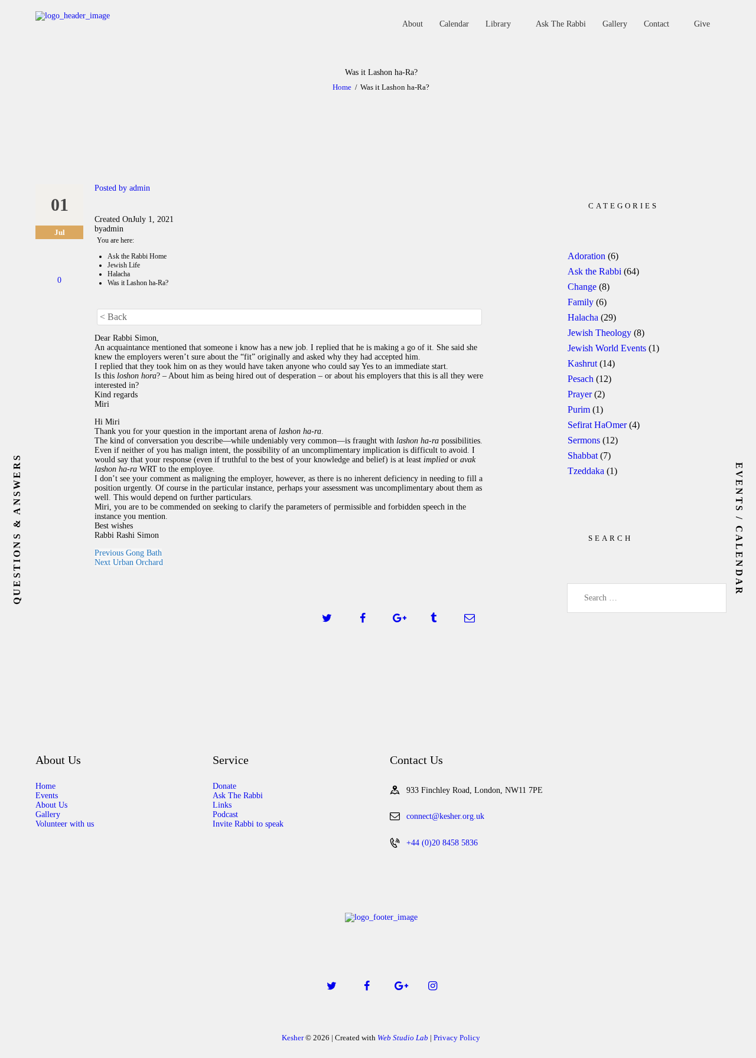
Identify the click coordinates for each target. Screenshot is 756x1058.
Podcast (225, 814)
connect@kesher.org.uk (445, 816)
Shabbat (583, 455)
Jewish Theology (599, 333)
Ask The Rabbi (238, 795)
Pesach (581, 379)
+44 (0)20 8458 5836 (442, 842)
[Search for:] (646, 597)
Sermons (584, 440)
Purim (579, 409)
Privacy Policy (457, 1037)
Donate (224, 786)
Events (46, 795)
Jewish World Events (607, 348)
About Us (51, 805)
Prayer (580, 394)
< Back (113, 317)
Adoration (586, 256)
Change (582, 287)
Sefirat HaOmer (597, 425)
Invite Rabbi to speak (248, 823)
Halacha (583, 317)
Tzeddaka (586, 471)
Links (222, 805)
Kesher (293, 1037)
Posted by (122, 188)
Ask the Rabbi (594, 271)
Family (581, 302)
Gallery (47, 814)
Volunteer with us (64, 823)
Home (342, 87)
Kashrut (582, 363)
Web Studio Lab (402, 1037)
